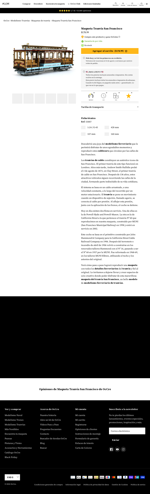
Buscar (43, 447)
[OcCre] (5, 4)
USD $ (10, 477)
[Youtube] (117, 449)
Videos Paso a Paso (49, 424)
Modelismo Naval (13, 415)
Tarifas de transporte (92, 107)
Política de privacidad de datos (96, 484)
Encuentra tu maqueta (55, 4)
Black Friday (11, 457)
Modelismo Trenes (14, 419)
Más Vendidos (12, 429)
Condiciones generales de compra (48, 484)
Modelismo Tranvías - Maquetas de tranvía (30, 20)
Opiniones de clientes (86, 429)
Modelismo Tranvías (15, 424)
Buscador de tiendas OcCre (53, 438)
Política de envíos (138, 484)
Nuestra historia (48, 415)
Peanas (8, 438)
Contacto (44, 433)
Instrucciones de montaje (88, 433)
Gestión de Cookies (120, 484)
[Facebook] (111, 449)
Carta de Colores (83, 447)
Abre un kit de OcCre (50, 419)
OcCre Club (75, 4)
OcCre (6, 20)
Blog (42, 443)
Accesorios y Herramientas (18, 447)
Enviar (115, 439)
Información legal (73, 484)
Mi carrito (80, 419)
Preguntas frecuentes (50, 429)
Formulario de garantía (87, 438)
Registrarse (80, 424)
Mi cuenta (80, 415)
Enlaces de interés (84, 443)
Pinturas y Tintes (13, 443)
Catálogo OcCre (12, 452)
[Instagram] (123, 449)
